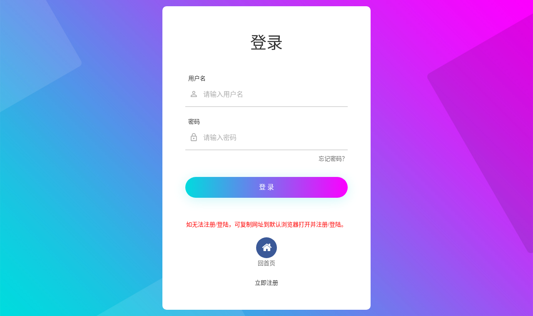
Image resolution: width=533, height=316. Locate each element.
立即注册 (266, 283)
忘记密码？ (333, 159)
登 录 (266, 187)
